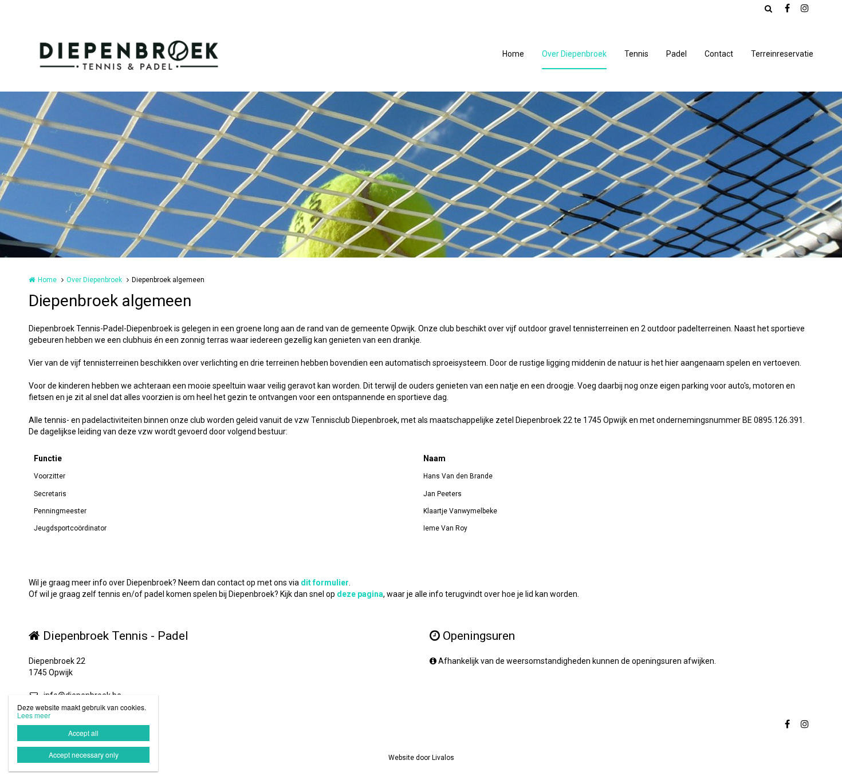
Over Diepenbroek (574, 53)
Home (513, 53)
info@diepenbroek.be (82, 695)
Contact (719, 53)
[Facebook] (787, 8)
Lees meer (33, 715)
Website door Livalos (421, 758)
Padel (676, 53)
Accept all (83, 733)
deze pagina (360, 594)
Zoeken (768, 8)
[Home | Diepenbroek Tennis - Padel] (145, 54)
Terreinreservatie (782, 53)
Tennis (636, 53)
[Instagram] (804, 8)
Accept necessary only (84, 754)
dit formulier (325, 582)
